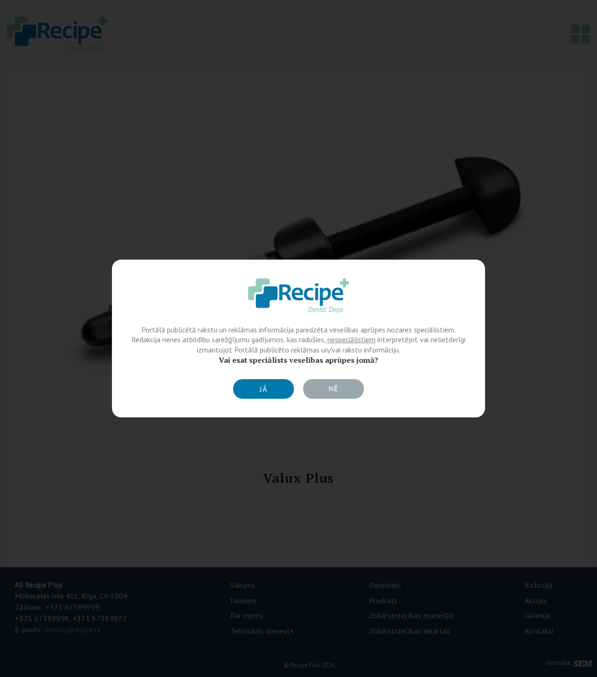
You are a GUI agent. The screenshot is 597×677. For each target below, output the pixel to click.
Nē (333, 388)
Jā (263, 389)
